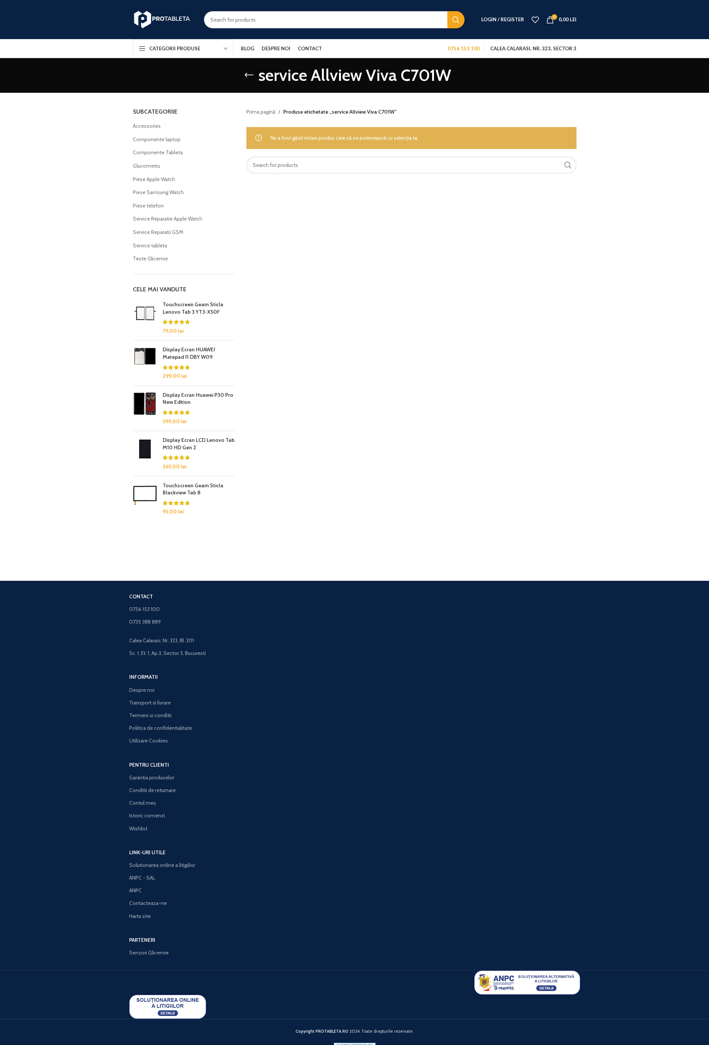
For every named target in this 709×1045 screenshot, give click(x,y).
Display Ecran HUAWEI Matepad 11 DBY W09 (189, 353)
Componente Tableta (158, 152)
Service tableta (150, 245)
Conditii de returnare (152, 790)
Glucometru (146, 165)
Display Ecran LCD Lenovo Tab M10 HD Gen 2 (198, 444)
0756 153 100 (144, 609)
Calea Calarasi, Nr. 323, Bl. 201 (161, 640)
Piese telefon (148, 205)
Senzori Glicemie (149, 952)
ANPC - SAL (142, 877)
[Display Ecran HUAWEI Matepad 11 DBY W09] (145, 363)
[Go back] (249, 75)
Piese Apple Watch (154, 179)
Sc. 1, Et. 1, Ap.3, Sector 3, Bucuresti (167, 653)
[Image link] (527, 982)
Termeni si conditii (150, 715)
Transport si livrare (150, 702)
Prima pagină (260, 111)
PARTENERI (142, 940)
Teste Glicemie (150, 258)
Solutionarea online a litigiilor (162, 865)
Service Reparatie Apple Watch (167, 218)
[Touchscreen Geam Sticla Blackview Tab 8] (145, 499)
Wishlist (138, 828)
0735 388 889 (145, 621)
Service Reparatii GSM (158, 232)
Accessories (147, 126)
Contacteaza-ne (148, 903)
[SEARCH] (455, 19)
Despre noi (141, 690)
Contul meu (142, 802)
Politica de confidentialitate (160, 728)
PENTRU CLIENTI (149, 764)
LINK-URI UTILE (147, 852)
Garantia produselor (151, 777)
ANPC (135, 890)
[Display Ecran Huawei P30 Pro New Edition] (145, 408)
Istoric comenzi (147, 815)
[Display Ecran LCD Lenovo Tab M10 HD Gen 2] (145, 453)
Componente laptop (157, 139)
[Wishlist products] (535, 19)
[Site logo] (163, 19)
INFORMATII (143, 677)
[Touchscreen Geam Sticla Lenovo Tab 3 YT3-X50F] (145, 318)
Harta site (140, 916)
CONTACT (141, 596)
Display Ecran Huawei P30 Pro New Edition (198, 399)
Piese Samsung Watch (158, 192)
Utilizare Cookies (148, 740)
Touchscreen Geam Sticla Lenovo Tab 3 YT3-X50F (193, 308)
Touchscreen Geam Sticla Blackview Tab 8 (193, 489)
